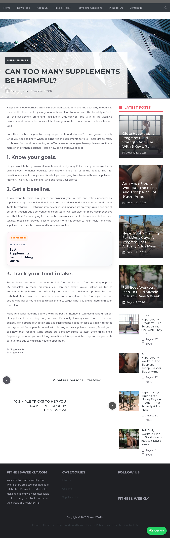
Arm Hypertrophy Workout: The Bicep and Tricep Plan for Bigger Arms (151, 363)
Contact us (136, 7)
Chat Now (159, 531)
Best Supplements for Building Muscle (21, 255)
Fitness (66, 480)
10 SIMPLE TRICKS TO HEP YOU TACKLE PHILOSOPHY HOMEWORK (40, 405)
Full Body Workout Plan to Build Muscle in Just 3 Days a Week (141, 292)
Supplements (18, 60)
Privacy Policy (62, 7)
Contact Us (131, 525)
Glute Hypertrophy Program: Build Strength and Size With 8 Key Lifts (151, 324)
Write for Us (116, 7)
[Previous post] (7, 380)
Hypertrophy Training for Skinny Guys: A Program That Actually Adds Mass (151, 401)
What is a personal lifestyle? (77, 380)
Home (6, 7)
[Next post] (112, 406)
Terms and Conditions (89, 7)
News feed (23, 7)
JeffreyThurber (22, 91)
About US (42, 7)
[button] (165, 7)
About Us (48, 525)
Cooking (67, 488)
